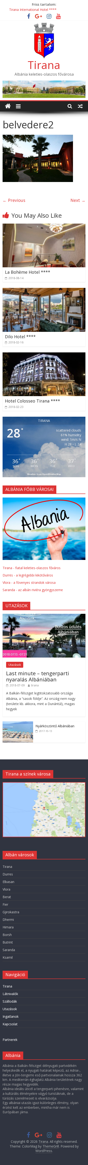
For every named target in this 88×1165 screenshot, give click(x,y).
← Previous (14, 200)
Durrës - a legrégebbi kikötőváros (28, 575)
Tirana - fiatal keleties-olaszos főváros (32, 568)
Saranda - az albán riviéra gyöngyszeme (33, 590)
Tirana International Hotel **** (33, 9)
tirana (35, 685)
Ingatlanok (11, 1016)
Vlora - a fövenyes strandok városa (29, 582)
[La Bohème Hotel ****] (44, 226)
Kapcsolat (10, 1024)
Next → (77, 200)
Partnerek (10, 1039)
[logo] (44, 500)
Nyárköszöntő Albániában (54, 726)
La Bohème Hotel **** (27, 272)
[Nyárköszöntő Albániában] (18, 724)
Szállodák (10, 1001)
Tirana (44, 64)
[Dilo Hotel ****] (44, 290)
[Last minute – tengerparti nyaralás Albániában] (44, 616)
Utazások (14, 665)
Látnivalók (10, 994)
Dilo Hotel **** (20, 336)
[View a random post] (80, 106)
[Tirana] (8, 106)
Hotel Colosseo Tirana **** (32, 401)
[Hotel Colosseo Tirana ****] (44, 355)
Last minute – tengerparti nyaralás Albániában (37, 676)
